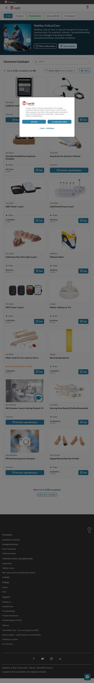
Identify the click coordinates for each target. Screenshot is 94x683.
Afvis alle (34, 122)
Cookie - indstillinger (47, 128)
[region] (47, 117)
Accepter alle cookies (59, 122)
